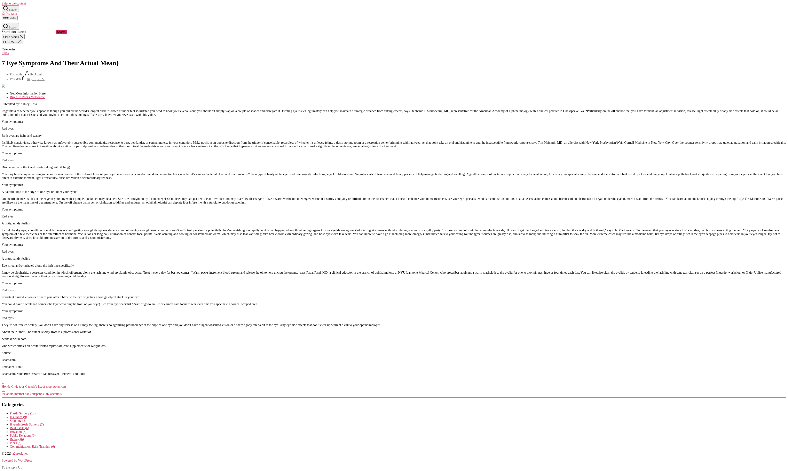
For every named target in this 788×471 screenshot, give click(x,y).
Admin (38, 74)
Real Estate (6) (19, 428)
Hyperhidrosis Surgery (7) (27, 424)
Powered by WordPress (17, 460)
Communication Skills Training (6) (32, 446)
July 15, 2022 (36, 79)
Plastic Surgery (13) (23, 413)
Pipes (5, 53)
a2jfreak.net (9, 13)
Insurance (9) (18, 417)
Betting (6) (17, 439)
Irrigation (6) (18, 431)
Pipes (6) (15, 443)
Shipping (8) (18, 420)
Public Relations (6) (23, 435)
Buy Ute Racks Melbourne (27, 97)
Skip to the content (14, 3)
